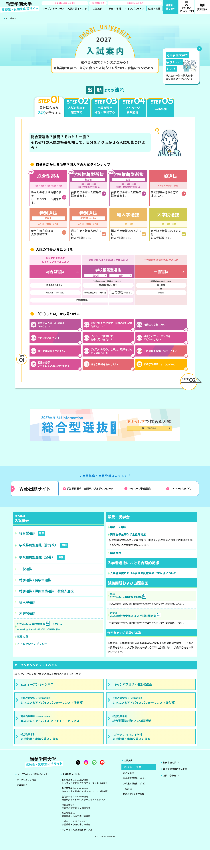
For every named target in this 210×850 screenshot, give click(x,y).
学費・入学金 (118, 527)
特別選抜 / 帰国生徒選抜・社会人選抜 (46, 591)
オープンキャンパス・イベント (35, 665)
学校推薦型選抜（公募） (41, 557)
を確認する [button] (77, 106)
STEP (189, 380)
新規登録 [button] (133, 106)
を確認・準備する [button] (105, 106)
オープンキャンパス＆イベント (33, 774)
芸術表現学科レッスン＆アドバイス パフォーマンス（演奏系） (86, 781)
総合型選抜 (31, 533)
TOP (3, 18)
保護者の (170, 7)
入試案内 (128, 760)
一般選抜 (25, 569)
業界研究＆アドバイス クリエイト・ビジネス (49, 718)
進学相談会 (22, 785)
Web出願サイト (35, 489)
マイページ (140, 488)
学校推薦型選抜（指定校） (43, 545)
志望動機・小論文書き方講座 (39, 736)
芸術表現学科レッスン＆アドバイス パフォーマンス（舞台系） (86, 790)
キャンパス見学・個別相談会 (133, 684)
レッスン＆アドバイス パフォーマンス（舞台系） (144, 700)
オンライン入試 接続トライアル (77, 829)
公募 (121, 275)
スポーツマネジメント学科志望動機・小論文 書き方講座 (76, 823)
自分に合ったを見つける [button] (49, 106)
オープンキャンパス (36, 684)
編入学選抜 (27, 602)
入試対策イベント (71, 774)
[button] (160, 107)
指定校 (96, 275)
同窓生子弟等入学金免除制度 (128, 534)
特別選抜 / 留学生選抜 (35, 580)
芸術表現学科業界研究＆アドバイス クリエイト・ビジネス (83, 798)
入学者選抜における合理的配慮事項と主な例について (143, 573)
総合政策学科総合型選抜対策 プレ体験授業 (76, 806)
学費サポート (118, 553)
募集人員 (22, 636)
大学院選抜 (27, 613)
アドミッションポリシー (32, 644)
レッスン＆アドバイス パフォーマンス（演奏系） (52, 700)
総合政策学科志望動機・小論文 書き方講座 (76, 814)
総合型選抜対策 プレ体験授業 (131, 718)
